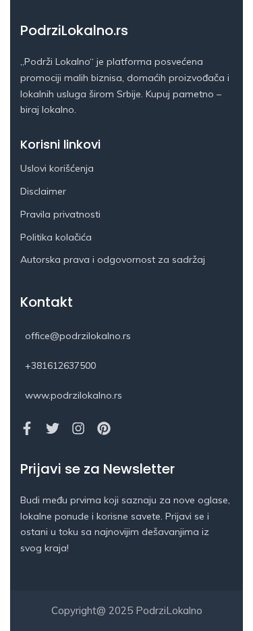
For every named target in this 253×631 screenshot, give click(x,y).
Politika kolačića (56, 237)
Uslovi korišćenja (57, 168)
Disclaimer (43, 191)
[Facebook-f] (27, 428)
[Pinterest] (104, 428)
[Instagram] (78, 428)
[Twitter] (52, 428)
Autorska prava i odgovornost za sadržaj (112, 259)
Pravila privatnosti (60, 214)
